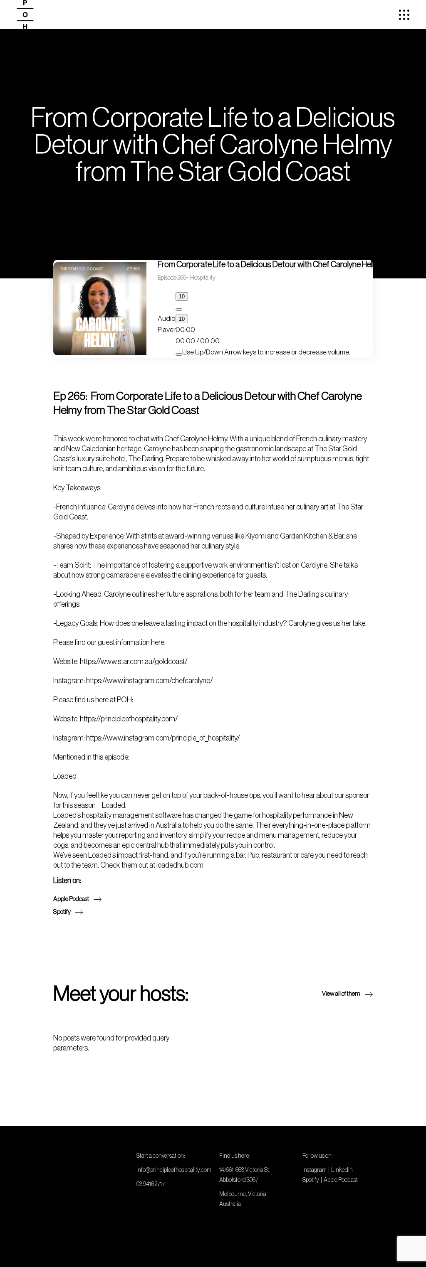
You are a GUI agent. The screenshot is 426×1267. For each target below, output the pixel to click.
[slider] (266, 352)
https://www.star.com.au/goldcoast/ (134, 661)
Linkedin (342, 1169)
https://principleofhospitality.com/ (129, 719)
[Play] (179, 309)
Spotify (310, 1179)
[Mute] (179, 354)
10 (182, 296)
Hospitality (202, 277)
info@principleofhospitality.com (173, 1169)
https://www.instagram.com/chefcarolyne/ (149, 681)
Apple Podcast (341, 1179)
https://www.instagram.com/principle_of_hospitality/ (163, 738)
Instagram (314, 1169)
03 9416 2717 (150, 1184)
